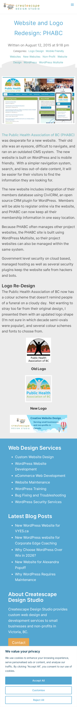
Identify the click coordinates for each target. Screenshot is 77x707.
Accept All (38, 680)
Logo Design (36, 51)
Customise (38, 690)
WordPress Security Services (38, 502)
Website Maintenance (32, 482)
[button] (72, 4)
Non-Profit (49, 56)
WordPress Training (30, 489)
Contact (18, 642)
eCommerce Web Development (40, 475)
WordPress (30, 62)
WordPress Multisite (51, 62)
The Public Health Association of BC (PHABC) (38, 135)
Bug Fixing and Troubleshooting (40, 495)
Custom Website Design (34, 457)
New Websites (31, 56)
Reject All (38, 699)
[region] (38, 676)
